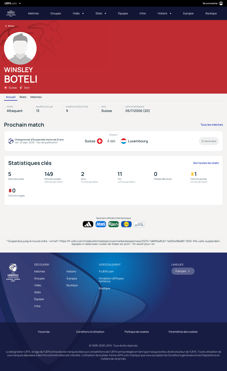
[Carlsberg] (113, 224)
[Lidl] (126, 224)
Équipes (39, 299)
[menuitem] (35, 13)
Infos (37, 306)
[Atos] (100, 224)
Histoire (71, 271)
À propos (71, 278)
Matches (36, 97)
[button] (78, 13)
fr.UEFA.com (106, 271)
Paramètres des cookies (183, 332)
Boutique (72, 285)
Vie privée (44, 332)
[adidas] (88, 224)
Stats (22, 97)
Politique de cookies (137, 332)
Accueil (10, 97)
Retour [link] (11, 25)
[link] (33, 13)
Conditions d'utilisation (90, 332)
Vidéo (37, 285)
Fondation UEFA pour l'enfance (111, 280)
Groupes (39, 278)
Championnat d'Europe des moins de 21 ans (11, 13)
